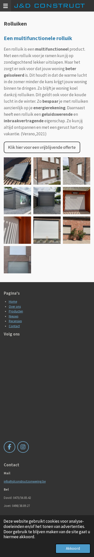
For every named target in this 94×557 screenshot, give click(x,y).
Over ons (15, 306)
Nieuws (13, 316)
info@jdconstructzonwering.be (25, 481)
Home (13, 301)
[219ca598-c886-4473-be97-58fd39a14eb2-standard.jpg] (17, 259)
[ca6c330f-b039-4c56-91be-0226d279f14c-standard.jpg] (47, 200)
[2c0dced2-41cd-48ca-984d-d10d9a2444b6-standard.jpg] (17, 200)
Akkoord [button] (73, 548)
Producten (16, 311)
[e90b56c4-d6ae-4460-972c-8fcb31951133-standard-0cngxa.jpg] (76, 230)
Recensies (15, 321)
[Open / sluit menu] (5, 6)
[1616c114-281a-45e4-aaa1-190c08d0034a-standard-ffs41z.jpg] (47, 230)
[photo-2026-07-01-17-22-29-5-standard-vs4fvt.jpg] (17, 230)
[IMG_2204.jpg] (76, 171)
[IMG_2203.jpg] (47, 171)
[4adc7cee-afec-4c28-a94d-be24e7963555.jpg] (17, 171)
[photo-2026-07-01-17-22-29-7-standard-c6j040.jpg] (76, 200)
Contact (14, 326)
